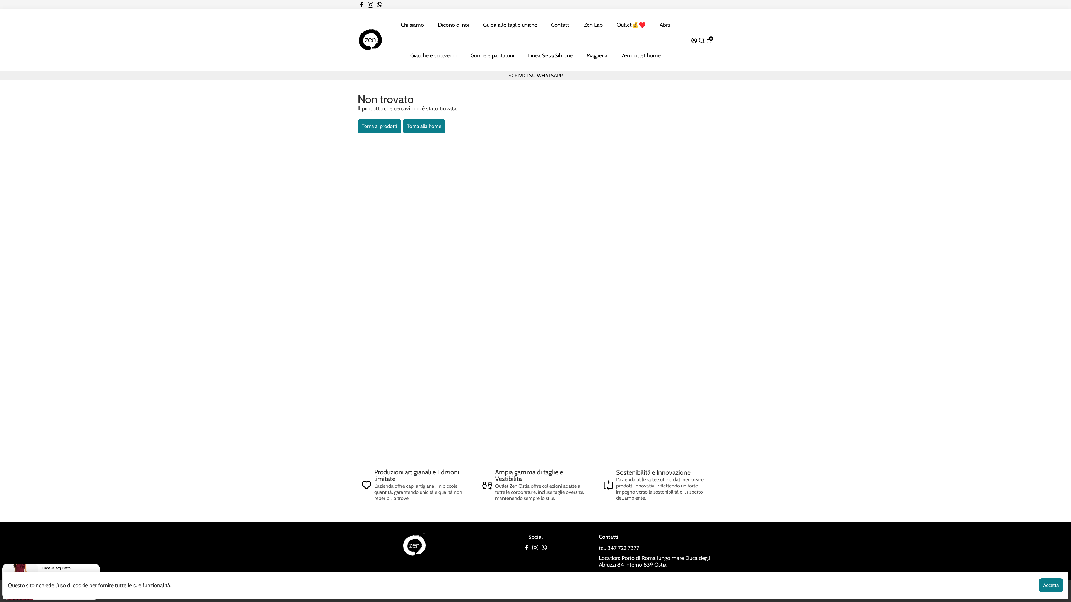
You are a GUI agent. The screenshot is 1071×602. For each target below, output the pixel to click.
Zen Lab (593, 24)
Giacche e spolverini (433, 55)
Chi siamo (412, 24)
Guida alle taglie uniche (510, 24)
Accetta (1051, 585)
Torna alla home (424, 126)
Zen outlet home (641, 55)
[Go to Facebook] (362, 5)
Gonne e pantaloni (492, 55)
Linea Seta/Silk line (550, 55)
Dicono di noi (453, 24)
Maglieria (597, 55)
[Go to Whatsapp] (379, 5)
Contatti (560, 24)
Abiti (665, 24)
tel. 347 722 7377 (619, 548)
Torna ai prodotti (379, 126)
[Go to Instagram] (370, 5)
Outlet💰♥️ (631, 24)
